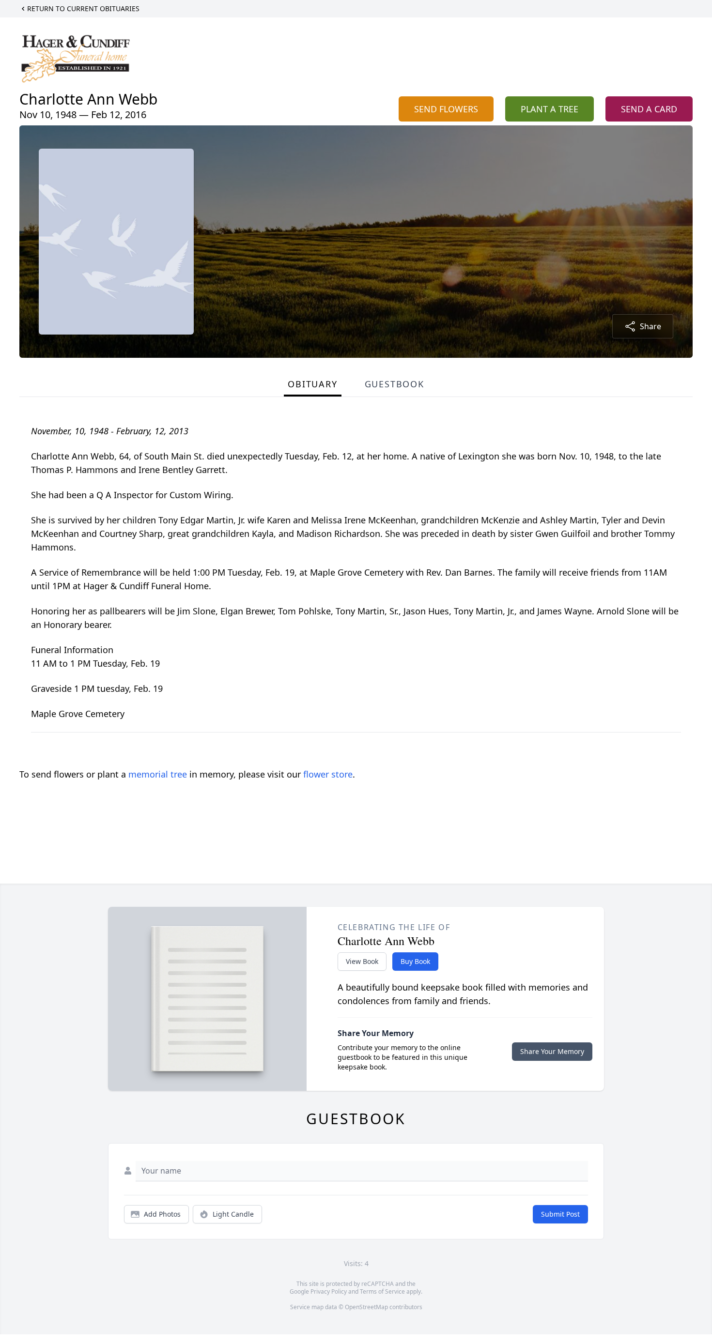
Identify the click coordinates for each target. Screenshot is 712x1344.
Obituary (312, 384)
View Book (362, 961)
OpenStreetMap (366, 1307)
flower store (328, 774)
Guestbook (394, 384)
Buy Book (415, 961)
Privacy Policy (328, 1291)
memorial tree (157, 774)
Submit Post (560, 1214)
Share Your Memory (552, 1051)
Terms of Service (382, 1291)
